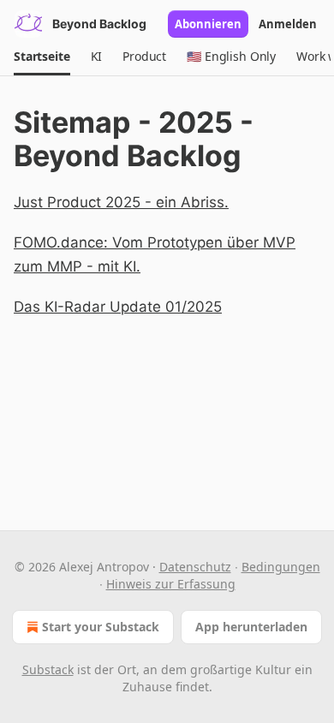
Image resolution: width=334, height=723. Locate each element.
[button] (42, 56)
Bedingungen (281, 567)
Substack (48, 669)
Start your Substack (100, 626)
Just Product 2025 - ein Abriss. (121, 202)
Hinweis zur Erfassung (171, 584)
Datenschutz (195, 567)
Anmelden (288, 24)
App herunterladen (251, 626)
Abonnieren (208, 24)
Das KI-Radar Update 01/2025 (118, 306)
